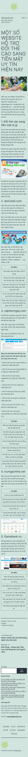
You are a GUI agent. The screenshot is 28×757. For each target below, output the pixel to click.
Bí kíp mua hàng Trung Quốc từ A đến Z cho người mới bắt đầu (13, 692)
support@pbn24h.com (14, 716)
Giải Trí (11, 625)
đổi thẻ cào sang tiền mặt (9, 137)
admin (4, 623)
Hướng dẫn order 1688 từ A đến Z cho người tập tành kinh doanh (13, 684)
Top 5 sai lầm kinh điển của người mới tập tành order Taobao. (13, 680)
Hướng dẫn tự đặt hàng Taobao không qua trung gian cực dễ (13, 688)
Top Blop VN (7, 18)
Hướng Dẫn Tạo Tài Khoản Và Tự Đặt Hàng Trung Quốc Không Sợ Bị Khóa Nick (12, 696)
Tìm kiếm (4, 667)
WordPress (17, 750)
